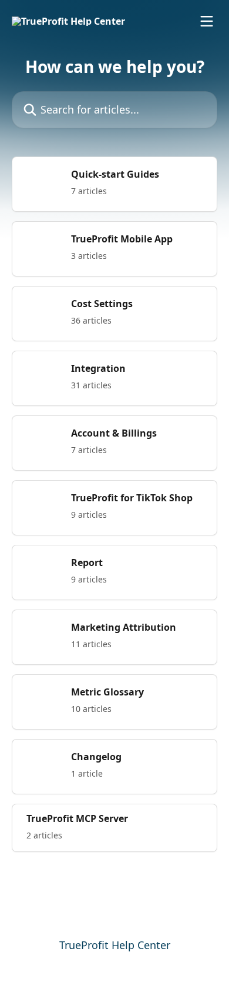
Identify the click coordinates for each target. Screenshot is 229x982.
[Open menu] (206, 21)
